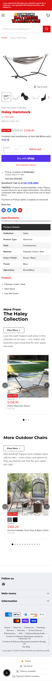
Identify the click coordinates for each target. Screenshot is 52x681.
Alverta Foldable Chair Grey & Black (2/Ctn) (28, 530)
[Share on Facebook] (3, 210)
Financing (41, 627)
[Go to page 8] (29, 544)
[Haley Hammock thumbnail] (6, 97)
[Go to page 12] (39, 544)
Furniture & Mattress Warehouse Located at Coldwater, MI (24, 637)
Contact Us (29, 627)
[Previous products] (5, 385)
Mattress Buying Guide (35, 633)
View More (12, 330)
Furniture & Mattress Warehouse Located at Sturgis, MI (24, 642)
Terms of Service (35, 630)
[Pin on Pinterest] (20, 210)
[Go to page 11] (37, 544)
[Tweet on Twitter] (9, 210)
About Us (17, 627)
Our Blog (26, 647)
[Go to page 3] (28, 419)
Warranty (21, 630)
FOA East (9, 116)
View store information (14, 179)
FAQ (20, 633)
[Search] (47, 29)
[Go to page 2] (26, 419)
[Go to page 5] (22, 544)
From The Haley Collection (14, 108)
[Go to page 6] (24, 544)
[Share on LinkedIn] (14, 210)
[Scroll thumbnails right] (48, 97)
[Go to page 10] (34, 544)
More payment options (26, 165)
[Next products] (47, 385)
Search (7, 627)
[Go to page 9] (32, 544)
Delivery (10, 630)
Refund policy (10, 633)
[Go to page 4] (20, 544)
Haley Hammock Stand (18, 405)
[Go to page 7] (27, 544)
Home (4, 38)
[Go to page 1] (23, 420)
